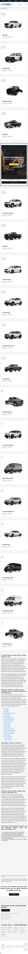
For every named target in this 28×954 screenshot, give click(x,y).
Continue (14, 894)
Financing (17, 925)
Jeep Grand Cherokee (9, 728)
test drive (15, 822)
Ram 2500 (6, 710)
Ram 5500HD (7, 716)
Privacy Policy (7, 947)
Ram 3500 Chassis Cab (9, 713)
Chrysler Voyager (8, 739)
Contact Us (6, 910)
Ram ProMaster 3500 (9, 721)
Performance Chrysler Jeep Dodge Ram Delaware (3, 946)
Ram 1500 (6, 708)
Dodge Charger (7, 722)
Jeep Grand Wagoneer (9, 733)
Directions (22, 929)
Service (10, 925)
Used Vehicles (4, 929)
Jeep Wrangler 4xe (8, 736)
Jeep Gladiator (7, 727)
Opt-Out (23, 947)
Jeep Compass (7, 725)
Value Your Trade (14, 182)
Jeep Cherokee (7, 724)
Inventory (4, 925)
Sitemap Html (17, 947)
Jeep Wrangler (7, 735)
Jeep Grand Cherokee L (9, 732)
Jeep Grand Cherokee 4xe (10, 730)
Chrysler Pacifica (8, 738)
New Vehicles (4, 927)
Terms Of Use (10, 946)
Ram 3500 (6, 711)
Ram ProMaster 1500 (9, 717)
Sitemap (13, 946)
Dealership (23, 925)
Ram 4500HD (7, 714)
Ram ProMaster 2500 (9, 719)
